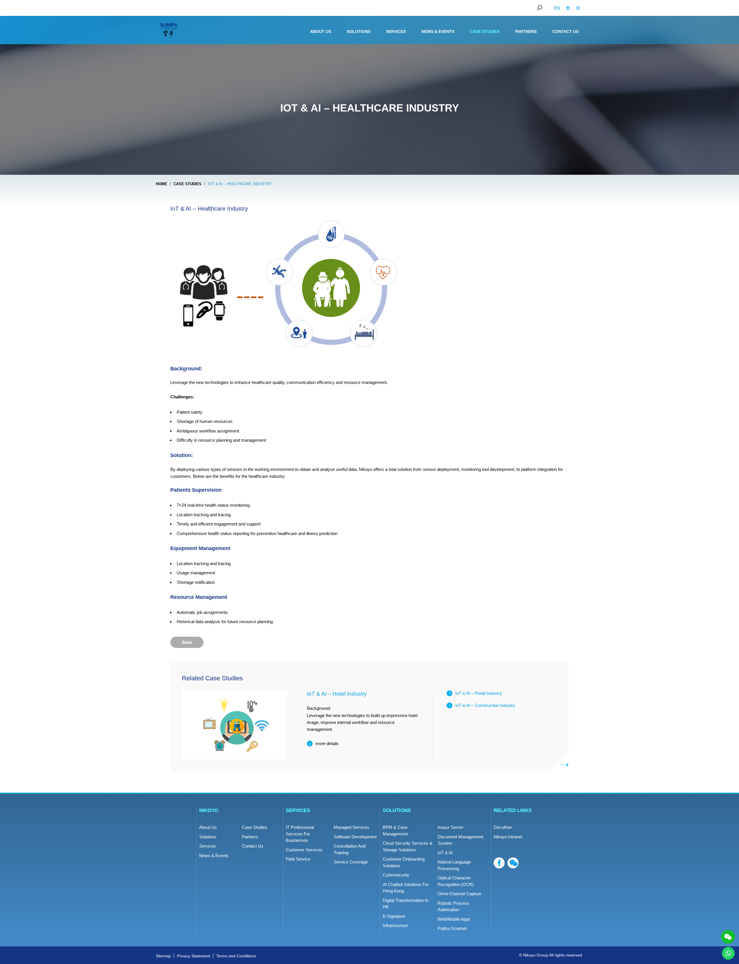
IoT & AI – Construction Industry (485, 705)
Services (396, 31)
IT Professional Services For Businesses (300, 834)
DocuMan (503, 827)
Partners (526, 31)
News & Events (437, 31)
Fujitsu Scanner (452, 928)
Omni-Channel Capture (459, 893)
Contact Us (565, 31)
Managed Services (351, 827)
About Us (320, 31)
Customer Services (304, 849)
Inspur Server (450, 827)
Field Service (298, 859)
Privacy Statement (193, 956)
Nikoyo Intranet (508, 836)
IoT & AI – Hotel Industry (337, 694)
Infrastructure (395, 925)
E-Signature (394, 916)
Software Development (355, 836)
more (564, 765)
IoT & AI (445, 852)
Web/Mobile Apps (454, 919)
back (187, 642)
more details (327, 743)
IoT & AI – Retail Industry (478, 693)
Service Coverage (351, 861)
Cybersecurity (396, 874)
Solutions (358, 31)
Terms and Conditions (236, 956)
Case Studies (484, 31)
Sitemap (163, 956)
